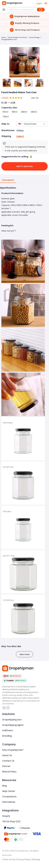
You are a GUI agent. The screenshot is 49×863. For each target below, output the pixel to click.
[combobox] (27, 124)
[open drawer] (45, 3)
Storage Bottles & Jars (9, 39)
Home (3, 37)
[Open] (44, 124)
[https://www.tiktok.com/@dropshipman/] (4, 707)
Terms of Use (8, 859)
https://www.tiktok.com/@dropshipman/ (4, 707)
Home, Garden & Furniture (17, 37)
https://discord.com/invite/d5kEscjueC (8, 707)
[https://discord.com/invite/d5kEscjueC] (8, 707)
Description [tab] (8, 180)
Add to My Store (24, 166)
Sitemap (36, 859)
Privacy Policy (23, 859)
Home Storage (34, 37)
